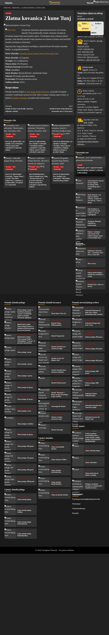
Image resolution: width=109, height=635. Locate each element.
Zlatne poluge (30, 307)
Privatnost (76, 504)
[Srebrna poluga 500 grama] (78, 358)
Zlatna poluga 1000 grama (25, 481)
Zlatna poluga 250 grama (25, 458)
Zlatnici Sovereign (57, 430)
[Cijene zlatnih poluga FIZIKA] (10, 510)
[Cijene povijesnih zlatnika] (44, 494)
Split (85, 122)
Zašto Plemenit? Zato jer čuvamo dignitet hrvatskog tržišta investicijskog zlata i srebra (96, 184)
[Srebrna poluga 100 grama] (78, 335)
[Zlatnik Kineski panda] (44, 382)
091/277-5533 (88, 55)
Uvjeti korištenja (78, 508)
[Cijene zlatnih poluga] (10, 498)
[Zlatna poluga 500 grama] (10, 469)
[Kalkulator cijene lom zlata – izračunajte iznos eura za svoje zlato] (81, 252)
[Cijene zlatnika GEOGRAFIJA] (44, 470)
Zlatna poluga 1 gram (24, 352)
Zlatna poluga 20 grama (25, 399)
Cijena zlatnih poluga (22, 496)
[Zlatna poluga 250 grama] (10, 457)
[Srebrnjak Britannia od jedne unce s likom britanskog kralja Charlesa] (78, 311)
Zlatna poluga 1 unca (24, 411)
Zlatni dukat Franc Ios (58, 313)
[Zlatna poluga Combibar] (10, 422)
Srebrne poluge (89, 334)
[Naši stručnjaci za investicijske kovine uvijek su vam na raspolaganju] (81, 211)
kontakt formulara (19, 98)
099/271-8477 (92, 57)
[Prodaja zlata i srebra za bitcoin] (81, 284)
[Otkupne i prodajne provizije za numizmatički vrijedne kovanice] (78, 485)
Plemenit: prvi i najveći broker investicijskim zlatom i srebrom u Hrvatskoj (90, 170)
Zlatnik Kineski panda (58, 383)
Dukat (52, 308)
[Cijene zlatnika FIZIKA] (44, 458)
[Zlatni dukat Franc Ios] (44, 311)
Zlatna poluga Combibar (25, 424)
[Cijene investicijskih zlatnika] (44, 447)
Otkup (94, 229)
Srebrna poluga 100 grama (93, 337)
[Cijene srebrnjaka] (78, 461)
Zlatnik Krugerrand (57, 336)
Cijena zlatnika (55, 444)
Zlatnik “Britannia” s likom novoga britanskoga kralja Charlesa (59, 394)
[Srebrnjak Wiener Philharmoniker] (78, 393)
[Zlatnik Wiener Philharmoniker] (44, 323)
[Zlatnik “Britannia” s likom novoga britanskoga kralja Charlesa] (44, 393)
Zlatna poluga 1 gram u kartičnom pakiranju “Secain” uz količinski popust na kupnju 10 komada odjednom (25, 314)
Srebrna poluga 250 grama (93, 348)
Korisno (96, 248)
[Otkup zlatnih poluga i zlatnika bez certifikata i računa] (81, 273)
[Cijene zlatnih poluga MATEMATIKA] (10, 534)
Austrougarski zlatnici (58, 406)
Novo (14, 134)
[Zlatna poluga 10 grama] (10, 386)
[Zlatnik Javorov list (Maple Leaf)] (44, 358)
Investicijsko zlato (22, 307)
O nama (80, 165)
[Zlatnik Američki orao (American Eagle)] (44, 347)
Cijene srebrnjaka (91, 462)
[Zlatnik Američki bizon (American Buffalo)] (44, 370)
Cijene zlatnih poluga (24, 499)
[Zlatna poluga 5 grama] (10, 375)
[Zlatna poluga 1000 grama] (10, 480)
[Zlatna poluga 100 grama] (10, 445)
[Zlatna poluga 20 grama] (10, 398)
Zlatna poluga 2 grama (24, 364)
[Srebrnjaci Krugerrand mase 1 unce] (78, 323)
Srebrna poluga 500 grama (93, 360)
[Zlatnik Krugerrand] (44, 335)
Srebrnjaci (91, 308)
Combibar (20, 419)
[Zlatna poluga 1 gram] (10, 351)
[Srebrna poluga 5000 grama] (78, 382)
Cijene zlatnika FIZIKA (59, 459)
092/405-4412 (83, 46)
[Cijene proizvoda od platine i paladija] (78, 473)
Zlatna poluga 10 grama (25, 387)
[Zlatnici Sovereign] (44, 429)
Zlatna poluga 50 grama (25, 434)
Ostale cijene (88, 431)
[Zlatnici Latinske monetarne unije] (44, 417)
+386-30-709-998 (92, 60)
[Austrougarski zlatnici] (44, 405)
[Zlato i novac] (81, 263)
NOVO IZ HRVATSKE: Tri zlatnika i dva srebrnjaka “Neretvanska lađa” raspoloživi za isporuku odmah (14, 146)
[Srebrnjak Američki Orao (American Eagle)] (78, 405)
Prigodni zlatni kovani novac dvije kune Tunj (39, 53)
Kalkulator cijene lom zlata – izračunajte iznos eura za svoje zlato (95, 252)
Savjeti (101, 261)
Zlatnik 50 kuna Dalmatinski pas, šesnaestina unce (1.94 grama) (60, 108)
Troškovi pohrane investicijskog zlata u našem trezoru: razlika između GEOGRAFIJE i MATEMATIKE (93, 437)
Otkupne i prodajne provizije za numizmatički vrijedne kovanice (93, 486)
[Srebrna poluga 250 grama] (78, 347)
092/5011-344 (87, 52)
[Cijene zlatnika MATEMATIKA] (44, 482)
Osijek (90, 122)
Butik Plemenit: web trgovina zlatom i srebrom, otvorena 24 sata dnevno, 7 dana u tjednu (95, 198)
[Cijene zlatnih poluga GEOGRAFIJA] (10, 522)
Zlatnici (53, 310)
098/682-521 (88, 49)
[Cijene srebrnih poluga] (78, 450)
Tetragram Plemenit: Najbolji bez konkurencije (94, 223)
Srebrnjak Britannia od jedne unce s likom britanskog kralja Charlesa (94, 312)
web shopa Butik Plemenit (38, 92)
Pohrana (94, 431)
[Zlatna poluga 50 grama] (10, 433)
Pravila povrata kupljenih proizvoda (86, 499)
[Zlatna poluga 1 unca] (10, 410)
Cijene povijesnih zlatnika (59, 495)
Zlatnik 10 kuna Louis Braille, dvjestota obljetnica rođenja (19, 108)
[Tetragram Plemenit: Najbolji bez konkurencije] (81, 222)
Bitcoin (89, 282)
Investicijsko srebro (90, 320)
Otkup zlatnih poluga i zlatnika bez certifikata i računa (95, 274)
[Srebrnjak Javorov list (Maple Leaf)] (78, 417)
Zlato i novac (92, 263)
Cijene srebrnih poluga (92, 450)
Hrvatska (8, 13)
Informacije (91, 248)
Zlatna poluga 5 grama (24, 376)
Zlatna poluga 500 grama (25, 470)
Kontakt (75, 513)
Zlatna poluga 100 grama (25, 446)
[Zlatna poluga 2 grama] (10, 363)
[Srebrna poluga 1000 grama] (78, 370)
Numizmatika (9, 136)
